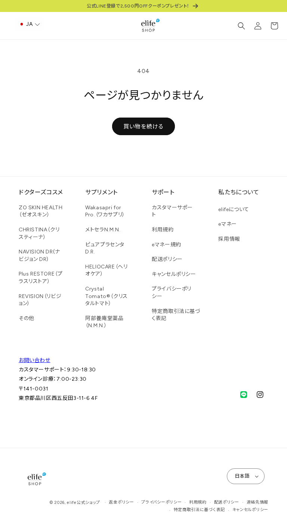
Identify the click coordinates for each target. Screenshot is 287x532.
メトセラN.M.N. (102, 230)
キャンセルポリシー (174, 274)
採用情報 (229, 239)
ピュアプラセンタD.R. (104, 248)
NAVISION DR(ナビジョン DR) (39, 255)
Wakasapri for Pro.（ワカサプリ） (105, 211)
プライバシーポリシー (171, 293)
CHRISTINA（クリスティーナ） (39, 233)
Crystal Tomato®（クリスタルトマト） (106, 296)
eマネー (227, 224)
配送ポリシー (167, 259)
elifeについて (233, 209)
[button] (241, 26)
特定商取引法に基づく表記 (176, 315)
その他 (26, 318)
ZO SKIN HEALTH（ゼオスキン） (40, 211)
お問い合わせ (34, 360)
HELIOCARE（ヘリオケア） (106, 270)
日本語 (242, 476)
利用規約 (162, 230)
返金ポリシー (121, 502)
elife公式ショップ (83, 502)
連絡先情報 (258, 502)
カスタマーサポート (172, 211)
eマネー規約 (166, 244)
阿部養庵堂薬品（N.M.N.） (104, 322)
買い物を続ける (143, 126)
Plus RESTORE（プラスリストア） (40, 278)
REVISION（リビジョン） (40, 300)
